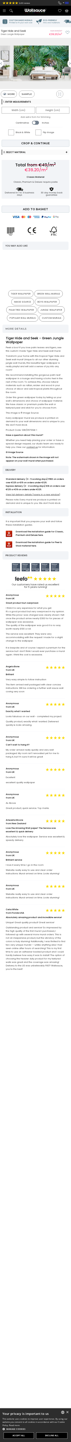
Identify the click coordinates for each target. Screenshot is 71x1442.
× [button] (67, 1412)
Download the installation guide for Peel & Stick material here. (39, 544)
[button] (35, 1429)
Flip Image (48, 132)
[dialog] (35, 1425)
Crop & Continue (35, 143)
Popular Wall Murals (23, 318)
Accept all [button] (19, 1435)
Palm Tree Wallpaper (21, 309)
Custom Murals (51, 318)
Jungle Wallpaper (51, 309)
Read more (14, 1425)
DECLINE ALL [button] (51, 1435)
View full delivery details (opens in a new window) (33, 494)
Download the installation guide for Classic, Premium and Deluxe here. (40, 533)
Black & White (23, 132)
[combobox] (62, 1412)
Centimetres (22, 122)
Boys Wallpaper (47, 301)
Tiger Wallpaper (21, 293)
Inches (45, 122)
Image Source (22, 301)
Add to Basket (35, 209)
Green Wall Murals (48, 293)
